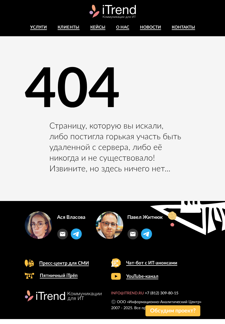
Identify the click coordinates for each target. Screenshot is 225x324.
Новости (150, 27)
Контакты (183, 27)
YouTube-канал (142, 276)
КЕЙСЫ (97, 27)
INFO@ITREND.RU (127, 293)
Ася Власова (71, 217)
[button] (172, 310)
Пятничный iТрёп (59, 275)
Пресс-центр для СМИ (64, 263)
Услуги (38, 27)
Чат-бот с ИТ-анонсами (151, 263)
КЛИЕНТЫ (69, 27)
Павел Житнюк (145, 217)
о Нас (122, 27)
